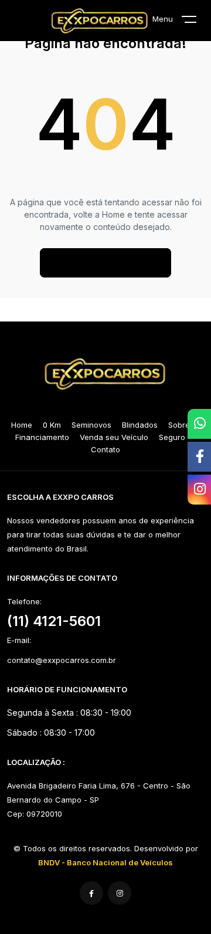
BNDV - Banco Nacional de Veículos (105, 862)
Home (21, 424)
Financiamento (42, 437)
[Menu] (196, 21)
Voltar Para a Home (105, 263)
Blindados (140, 424)
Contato (105, 449)
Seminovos (91, 424)
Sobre (179, 424)
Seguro (172, 437)
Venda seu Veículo (114, 437)
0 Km (52, 424)
